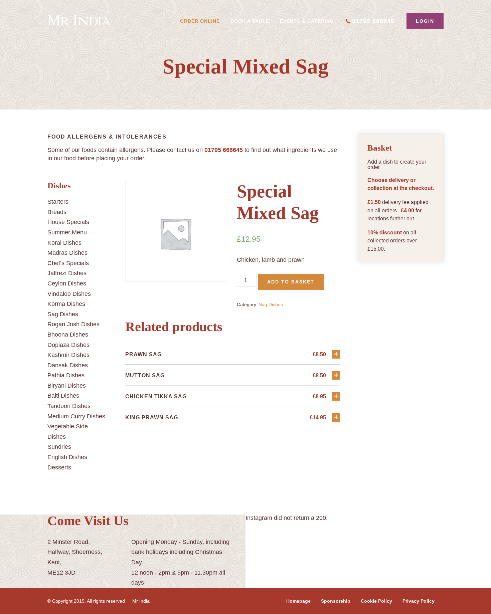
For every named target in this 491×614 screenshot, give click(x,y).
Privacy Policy (418, 601)
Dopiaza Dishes (68, 345)
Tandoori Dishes (69, 406)
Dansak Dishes (67, 365)
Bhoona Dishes (67, 334)
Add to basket (290, 281)
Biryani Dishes (66, 385)
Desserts (59, 467)
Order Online (200, 21)
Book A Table (249, 21)
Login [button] (425, 21)
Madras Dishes (67, 252)
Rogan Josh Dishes (73, 324)
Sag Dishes (62, 314)
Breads (56, 212)
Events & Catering (307, 21)
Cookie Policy (376, 601)
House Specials (68, 222)
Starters (57, 201)
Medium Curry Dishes (76, 416)
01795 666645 (373, 21)
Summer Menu (67, 232)
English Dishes (67, 457)
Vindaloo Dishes (69, 293)
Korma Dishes (66, 303)
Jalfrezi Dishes (67, 273)
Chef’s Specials (68, 263)
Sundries (59, 446)
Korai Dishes (64, 242)
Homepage (298, 601)
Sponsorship (335, 601)
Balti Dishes (63, 395)
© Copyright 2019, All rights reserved (86, 601)
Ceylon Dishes (66, 283)
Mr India (141, 601)
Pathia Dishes (66, 375)
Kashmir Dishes (68, 355)
